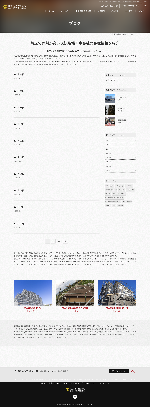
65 (65, 241)
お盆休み (107, 205)
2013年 (108, 170)
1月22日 (20, 91)
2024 (114, 205)
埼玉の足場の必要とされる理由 (114, 197)
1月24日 (20, 74)
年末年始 (120, 205)
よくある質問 (130, 190)
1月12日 (20, 190)
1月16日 (20, 141)
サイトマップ (104, 383)
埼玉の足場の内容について (112, 201)
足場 (112, 186)
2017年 (108, 153)
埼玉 (106, 186)
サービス (121, 190)
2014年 (108, 166)
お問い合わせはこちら (131, 6)
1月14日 (20, 157)
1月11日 (20, 223)
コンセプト (129, 186)
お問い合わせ (119, 186)
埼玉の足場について (111, 190)
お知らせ (132, 380)
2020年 (108, 140)
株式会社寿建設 (127, 201)
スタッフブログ (111, 80)
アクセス (107, 194)
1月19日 (20, 124)
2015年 (108, 162)
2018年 (108, 149)
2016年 (108, 157)
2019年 (108, 145)
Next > (59, 241)
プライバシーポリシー (119, 194)
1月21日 (20, 107)
